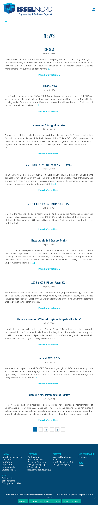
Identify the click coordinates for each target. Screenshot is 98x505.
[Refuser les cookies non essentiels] (95, 498)
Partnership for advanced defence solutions (49, 395)
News (81, 465)
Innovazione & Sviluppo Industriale (49, 125)
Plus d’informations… (49, 75)
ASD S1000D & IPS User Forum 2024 (49, 282)
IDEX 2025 (49, 49)
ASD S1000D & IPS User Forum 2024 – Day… (49, 204)
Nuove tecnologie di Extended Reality (49, 240)
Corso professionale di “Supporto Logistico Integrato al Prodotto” (49, 319)
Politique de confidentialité (8, 479)
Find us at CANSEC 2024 (49, 358)
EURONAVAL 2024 (49, 86)
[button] (29, 9)
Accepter (23, 501)
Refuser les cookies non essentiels (45, 501)
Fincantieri (83, 457)
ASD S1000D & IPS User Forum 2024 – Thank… (49, 165)
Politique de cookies (11, 483)
